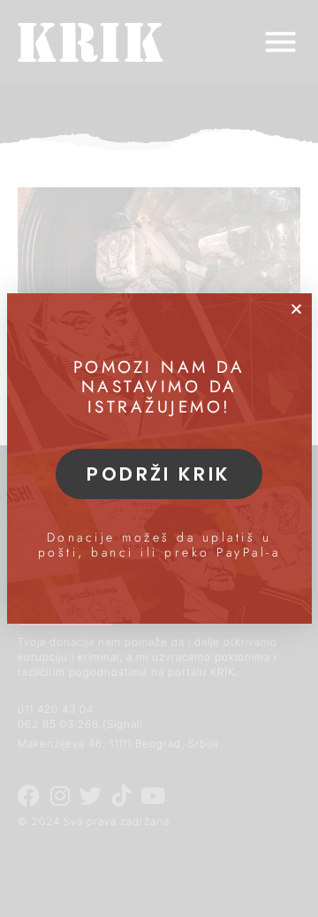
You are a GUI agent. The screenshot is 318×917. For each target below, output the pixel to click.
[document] (159, 458)
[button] (296, 308)
